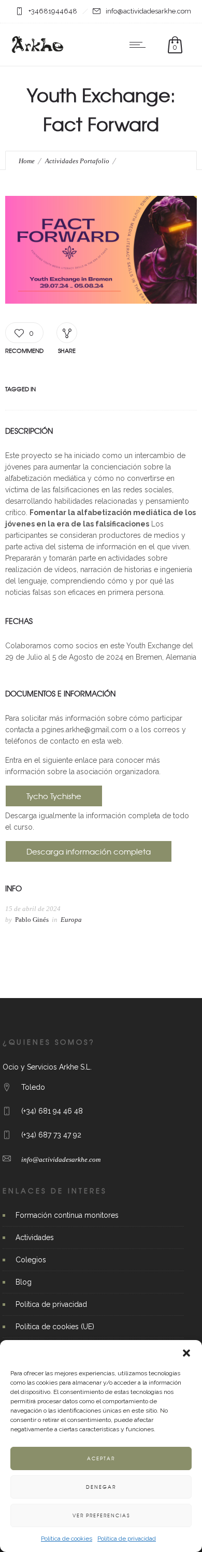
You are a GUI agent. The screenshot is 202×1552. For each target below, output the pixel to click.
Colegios (31, 1260)
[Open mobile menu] (139, 44)
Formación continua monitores (67, 1215)
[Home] (37, 53)
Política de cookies (66, 1538)
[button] (186, 1353)
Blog (24, 1282)
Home (27, 161)
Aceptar (101, 1458)
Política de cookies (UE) (55, 1326)
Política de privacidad (126, 1538)
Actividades (35, 1237)
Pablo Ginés (32, 919)
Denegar (101, 1487)
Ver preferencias (101, 1515)
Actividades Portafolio (77, 161)
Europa (71, 919)
